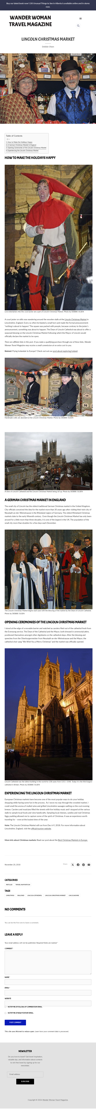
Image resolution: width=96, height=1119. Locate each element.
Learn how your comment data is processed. (52, 1031)
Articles (9, 885)
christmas (10, 895)
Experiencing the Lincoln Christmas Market (23, 150)
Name (7, 977)
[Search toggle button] (78, 25)
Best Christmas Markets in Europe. (73, 840)
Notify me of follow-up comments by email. (25, 1007)
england (20, 895)
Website (8, 998)
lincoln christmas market (55, 895)
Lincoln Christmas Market (76, 320)
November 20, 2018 (12, 865)
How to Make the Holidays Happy (20, 142)
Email (7, 988)
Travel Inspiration (23, 885)
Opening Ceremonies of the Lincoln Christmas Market (27, 148)
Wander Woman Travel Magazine (30, 21)
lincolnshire (74, 895)
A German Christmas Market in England (22, 145)
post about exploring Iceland (65, 351)
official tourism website (41, 829)
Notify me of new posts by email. (21, 1013)
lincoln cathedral (34, 895)
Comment (9, 948)
